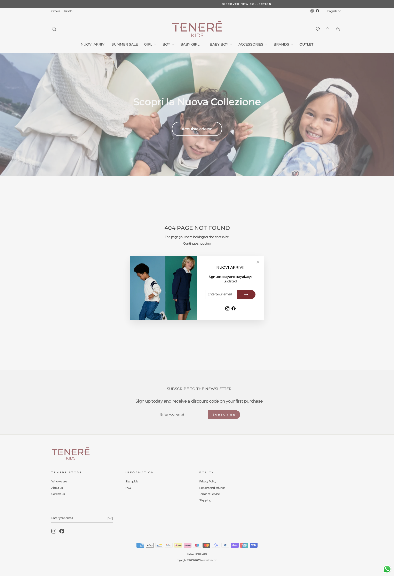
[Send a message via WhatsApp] (387, 569)
